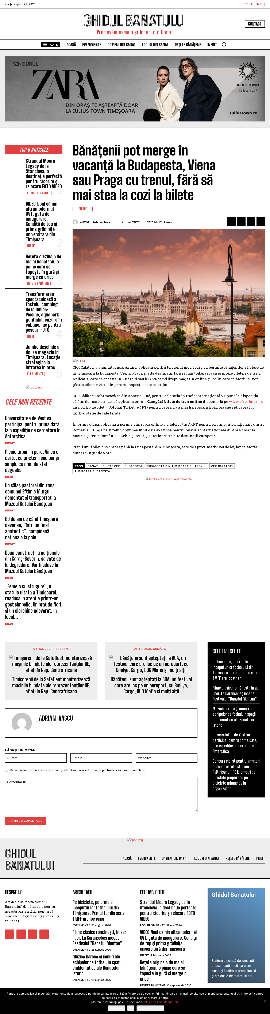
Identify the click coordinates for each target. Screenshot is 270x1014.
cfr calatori (222, 466)
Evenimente (35, 374)
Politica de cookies (150, 1008)
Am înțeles (116, 1008)
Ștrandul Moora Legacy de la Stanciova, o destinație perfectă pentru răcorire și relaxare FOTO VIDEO (44, 173)
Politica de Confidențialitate (161, 1002)
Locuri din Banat (38, 193)
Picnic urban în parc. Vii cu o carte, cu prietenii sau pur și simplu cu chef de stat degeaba (32, 461)
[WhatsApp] (260, 221)
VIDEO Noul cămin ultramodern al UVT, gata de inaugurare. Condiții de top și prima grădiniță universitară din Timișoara (41, 221)
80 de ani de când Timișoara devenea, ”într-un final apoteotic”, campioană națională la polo (31, 528)
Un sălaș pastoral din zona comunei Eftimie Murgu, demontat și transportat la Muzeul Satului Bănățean (30, 494)
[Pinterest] (251, 221)
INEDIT (31, 246)
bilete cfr (111, 466)
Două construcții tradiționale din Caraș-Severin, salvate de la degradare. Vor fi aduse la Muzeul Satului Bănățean (33, 562)
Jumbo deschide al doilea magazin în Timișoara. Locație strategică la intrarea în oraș (43, 357)
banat (93, 466)
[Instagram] (21, 934)
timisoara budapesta (92, 471)
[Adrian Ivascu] (76, 222)
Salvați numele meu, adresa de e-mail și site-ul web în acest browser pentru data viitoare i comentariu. (78, 770)
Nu (131, 1008)
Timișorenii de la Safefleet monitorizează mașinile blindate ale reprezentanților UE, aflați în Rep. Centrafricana (51, 685)
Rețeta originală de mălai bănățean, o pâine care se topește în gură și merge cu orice (43, 267)
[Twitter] (241, 221)
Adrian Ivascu (103, 222)
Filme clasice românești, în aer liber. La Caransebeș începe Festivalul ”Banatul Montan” (236, 693)
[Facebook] (231, 221)
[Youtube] (44, 934)
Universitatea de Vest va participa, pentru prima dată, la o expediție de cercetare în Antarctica (33, 427)
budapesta (133, 466)
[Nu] (265, 1001)
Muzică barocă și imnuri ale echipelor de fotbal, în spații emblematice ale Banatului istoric (97, 965)
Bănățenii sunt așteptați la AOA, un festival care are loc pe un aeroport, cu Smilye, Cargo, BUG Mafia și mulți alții (151, 685)
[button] (224, 44)
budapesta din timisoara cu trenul (177, 466)
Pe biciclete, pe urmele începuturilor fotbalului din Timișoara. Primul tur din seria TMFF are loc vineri (98, 910)
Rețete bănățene (38, 283)
